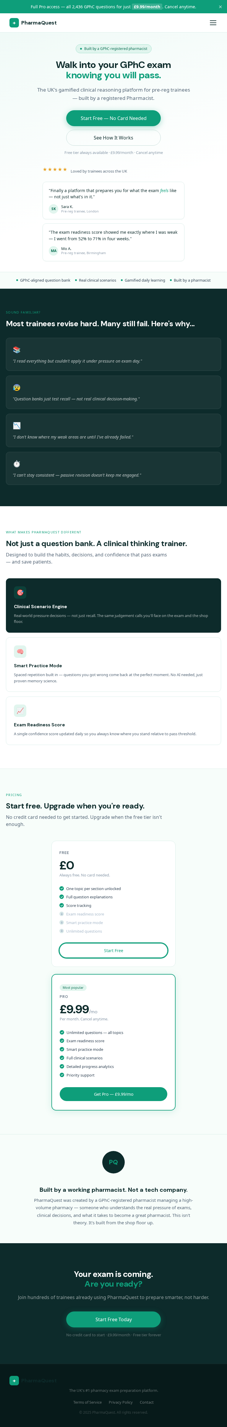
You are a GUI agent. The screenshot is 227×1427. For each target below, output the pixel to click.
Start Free (113, 950)
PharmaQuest (35, 22)
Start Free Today (113, 1319)
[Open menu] (213, 22)
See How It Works (113, 137)
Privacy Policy (121, 1402)
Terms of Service (87, 1402)
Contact (147, 1402)
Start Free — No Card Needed (114, 118)
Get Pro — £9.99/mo (113, 1094)
